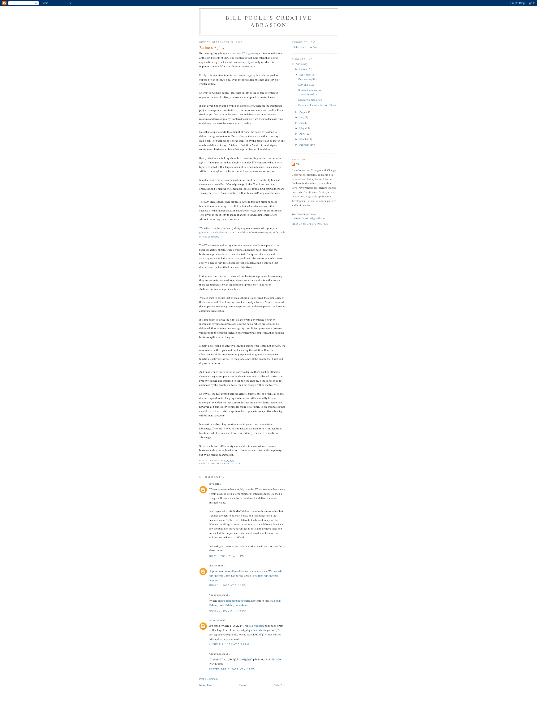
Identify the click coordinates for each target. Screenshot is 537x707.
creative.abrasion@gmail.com (308, 218)
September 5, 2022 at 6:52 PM (232, 669)
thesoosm (214, 620)
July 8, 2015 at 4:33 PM (227, 556)
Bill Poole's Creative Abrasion (268, 21)
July (302, 117)
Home (242, 685)
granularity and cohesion (213, 232)
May (302, 128)
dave (211, 483)
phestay (213, 565)
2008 (299, 64)
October (304, 69)
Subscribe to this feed (305, 47)
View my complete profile (310, 224)
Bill (298, 164)
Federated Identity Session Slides (317, 105)
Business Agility (211, 47)
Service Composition (310, 100)
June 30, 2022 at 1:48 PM (228, 610)
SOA (237, 463)
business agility (222, 463)
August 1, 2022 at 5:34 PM (229, 644)
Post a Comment (208, 679)
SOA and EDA (306, 84)
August (303, 112)
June (302, 123)
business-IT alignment (244, 53)
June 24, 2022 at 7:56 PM (228, 585)
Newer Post (205, 685)
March (303, 139)
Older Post (279, 685)
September (305, 74)
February (304, 144)
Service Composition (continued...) (310, 92)
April (302, 134)
